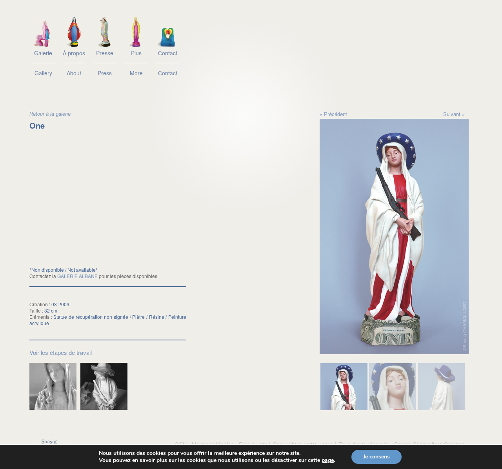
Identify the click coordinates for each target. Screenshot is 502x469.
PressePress (104, 63)
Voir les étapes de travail (60, 352)
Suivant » (454, 114)
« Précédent (333, 114)
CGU (180, 443)
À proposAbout (74, 63)
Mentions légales (212, 443)
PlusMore (136, 63)
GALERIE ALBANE (77, 276)
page (328, 460)
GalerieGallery (43, 63)
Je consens (376, 456)
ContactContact (167, 63)
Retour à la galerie (50, 114)
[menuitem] (343, 386)
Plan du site (252, 443)
